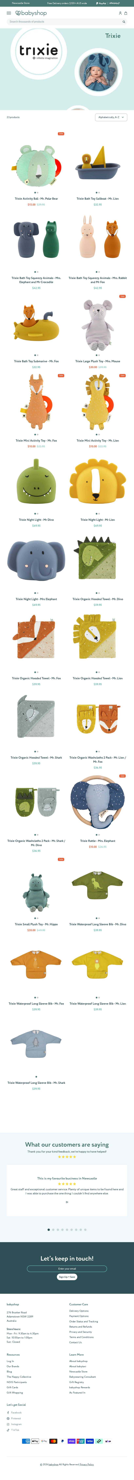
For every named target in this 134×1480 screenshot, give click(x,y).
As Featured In (77, 1393)
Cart (125, 13)
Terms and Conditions (81, 1337)
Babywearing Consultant (82, 1377)
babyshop (54, 1464)
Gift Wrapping (15, 1393)
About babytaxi (77, 1366)
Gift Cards (12, 1387)
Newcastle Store (21, 3)
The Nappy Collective (19, 1377)
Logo (31, 13)
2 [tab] (38, 356)
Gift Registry (76, 1382)
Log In (10, 1361)
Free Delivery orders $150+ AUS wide (67, 3)
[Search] (124, 22)
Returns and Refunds (80, 1327)
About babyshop (78, 1361)
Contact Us (75, 1342)
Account (120, 13)
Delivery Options (79, 1311)
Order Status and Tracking (83, 1321)
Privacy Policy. (87, 1464)
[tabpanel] (36, 160)
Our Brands (13, 1366)
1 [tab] (35, 356)
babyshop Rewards (79, 1387)
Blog (9, 1372)
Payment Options (79, 1316)
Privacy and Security (80, 1332)
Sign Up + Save (67, 1277)
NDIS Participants (17, 1382)
